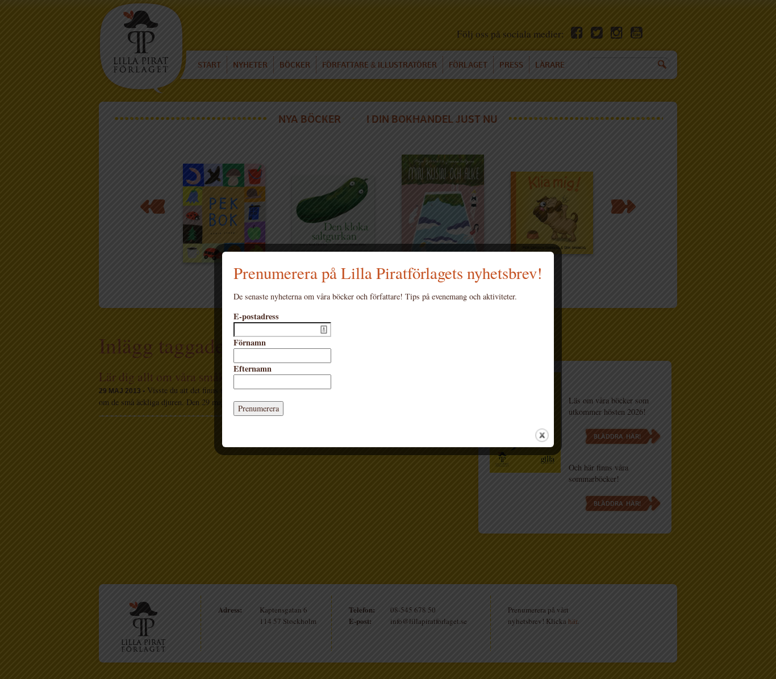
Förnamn (249, 342)
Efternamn (252, 368)
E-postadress (256, 316)
